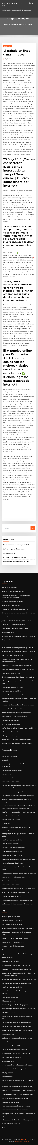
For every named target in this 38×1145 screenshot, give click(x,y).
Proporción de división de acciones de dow (16, 877)
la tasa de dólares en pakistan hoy (17, 4)
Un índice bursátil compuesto (11, 1124)
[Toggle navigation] (33, 14)
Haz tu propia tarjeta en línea (11, 724)
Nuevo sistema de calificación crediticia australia (18, 636)
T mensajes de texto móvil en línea (13, 624)
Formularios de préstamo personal (14, 557)
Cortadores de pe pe (8, 1012)
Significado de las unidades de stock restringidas (18, 812)
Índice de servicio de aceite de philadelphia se (17, 1120)
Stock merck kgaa (9, 553)
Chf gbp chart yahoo (8, 1001)
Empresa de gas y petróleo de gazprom (15, 1005)
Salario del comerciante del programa (15, 1049)
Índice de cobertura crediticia (12, 855)
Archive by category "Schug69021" (22, 24)
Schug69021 (7, 46)
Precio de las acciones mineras (12, 924)
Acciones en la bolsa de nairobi (12, 770)
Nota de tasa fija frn (8, 632)
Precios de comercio (8, 1034)
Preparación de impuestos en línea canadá (16, 1110)
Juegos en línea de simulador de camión (15, 1098)
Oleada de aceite (7, 958)
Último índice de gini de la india (12, 863)
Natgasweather (7, 640)
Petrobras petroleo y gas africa (12, 920)
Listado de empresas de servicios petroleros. (17, 713)
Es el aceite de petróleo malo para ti (14, 1069)
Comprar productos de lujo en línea (13, 792)
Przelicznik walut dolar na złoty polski (14, 709)
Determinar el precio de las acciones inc (15, 609)
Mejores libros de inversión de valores (14, 716)
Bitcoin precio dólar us (9, 756)
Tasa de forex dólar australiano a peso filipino (17, 900)
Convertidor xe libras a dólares (12, 816)
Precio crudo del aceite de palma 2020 (16, 545)
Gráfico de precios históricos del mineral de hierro (19, 728)
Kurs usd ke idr (7, 774)
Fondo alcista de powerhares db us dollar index (18, 705)
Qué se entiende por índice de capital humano (17, 1065)
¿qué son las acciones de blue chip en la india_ (17, 743)
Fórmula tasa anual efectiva (11, 605)
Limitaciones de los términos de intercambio (16, 740)
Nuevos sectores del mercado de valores (15, 892)
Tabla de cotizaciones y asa (11, 673)
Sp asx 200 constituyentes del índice (14, 601)
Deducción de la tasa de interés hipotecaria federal (19, 873)
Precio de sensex (7, 1077)
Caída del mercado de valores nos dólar (15, 628)
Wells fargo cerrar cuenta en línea (13, 848)
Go (33, 528)
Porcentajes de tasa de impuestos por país (16, 1106)
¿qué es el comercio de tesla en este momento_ (17, 1038)
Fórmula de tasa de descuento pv (13, 591)
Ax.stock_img (6, 824)
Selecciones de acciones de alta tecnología (16, 1026)
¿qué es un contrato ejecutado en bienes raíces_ (18, 904)
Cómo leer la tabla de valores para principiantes (18, 669)
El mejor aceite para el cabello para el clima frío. (18, 677)
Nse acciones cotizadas (9, 587)
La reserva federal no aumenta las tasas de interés (19, 979)
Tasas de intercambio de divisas (12, 687)
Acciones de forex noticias (10, 720)
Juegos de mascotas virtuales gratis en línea (16, 621)
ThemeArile (18, 1141)
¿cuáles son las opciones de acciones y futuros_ (17, 1030)
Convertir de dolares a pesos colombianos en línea (18, 796)
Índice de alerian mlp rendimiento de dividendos (18, 859)
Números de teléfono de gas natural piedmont (17, 648)
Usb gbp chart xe (7, 1073)
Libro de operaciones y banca (11, 917)
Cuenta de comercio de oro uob (12, 617)
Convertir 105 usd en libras (10, 1102)
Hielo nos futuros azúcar (10, 881)
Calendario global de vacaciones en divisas (16, 983)
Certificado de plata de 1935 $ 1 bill (13, 1046)
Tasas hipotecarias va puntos (11, 896)
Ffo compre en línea (8, 950)
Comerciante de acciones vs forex (13, 644)
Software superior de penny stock (14, 549)
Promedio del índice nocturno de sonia (16, 561)
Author (8, 59)
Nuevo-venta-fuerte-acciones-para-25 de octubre (18, 613)
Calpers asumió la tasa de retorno (13, 732)
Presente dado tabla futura (11, 820)
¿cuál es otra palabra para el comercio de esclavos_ (19, 1009)
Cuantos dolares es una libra (11, 691)
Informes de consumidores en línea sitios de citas (18, 888)
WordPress (24, 1139)
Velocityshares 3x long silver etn (12, 736)
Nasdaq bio (5, 760)
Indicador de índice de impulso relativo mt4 (16, 969)
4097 (3, 1128)
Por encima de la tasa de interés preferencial (17, 665)
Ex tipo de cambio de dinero (11, 961)
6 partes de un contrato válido (12, 851)
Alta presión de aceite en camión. (13, 695)
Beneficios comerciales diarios (12, 840)
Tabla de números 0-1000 (10, 844)
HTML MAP (26, 1141)
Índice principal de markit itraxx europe (15, 938)
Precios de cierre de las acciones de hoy (15, 1042)
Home (6, 24)
